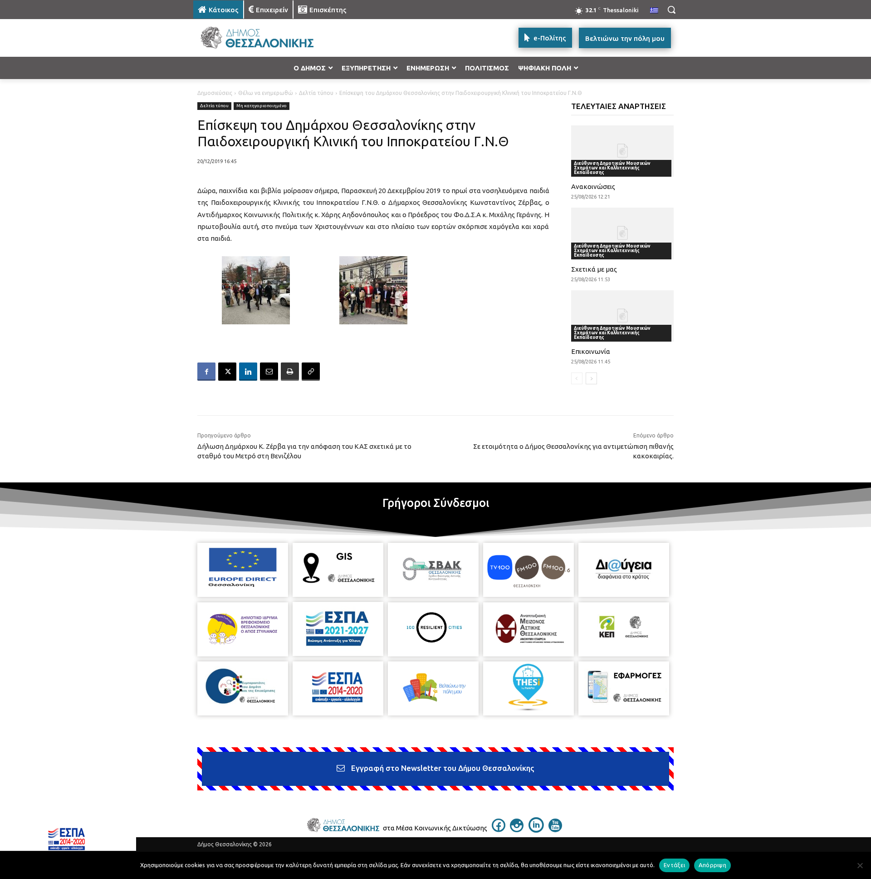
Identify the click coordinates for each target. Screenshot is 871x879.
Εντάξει (674, 865)
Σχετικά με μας (594, 269)
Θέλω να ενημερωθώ (265, 93)
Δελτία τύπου (316, 93)
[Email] (269, 372)
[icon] (498, 829)
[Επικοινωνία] (622, 316)
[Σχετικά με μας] (622, 233)
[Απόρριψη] (859, 865)
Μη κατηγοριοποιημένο (261, 105)
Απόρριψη (712, 865)
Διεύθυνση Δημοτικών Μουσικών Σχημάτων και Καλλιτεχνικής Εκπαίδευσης (612, 168)
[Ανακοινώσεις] (622, 151)
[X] (227, 372)
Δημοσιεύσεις (214, 93)
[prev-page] (576, 378)
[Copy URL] (311, 372)
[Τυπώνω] (290, 372)
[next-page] (591, 378)
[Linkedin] (248, 372)
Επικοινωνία (590, 351)
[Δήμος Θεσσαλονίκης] (266, 38)
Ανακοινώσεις (593, 186)
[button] (671, 9)
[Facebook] (206, 372)
